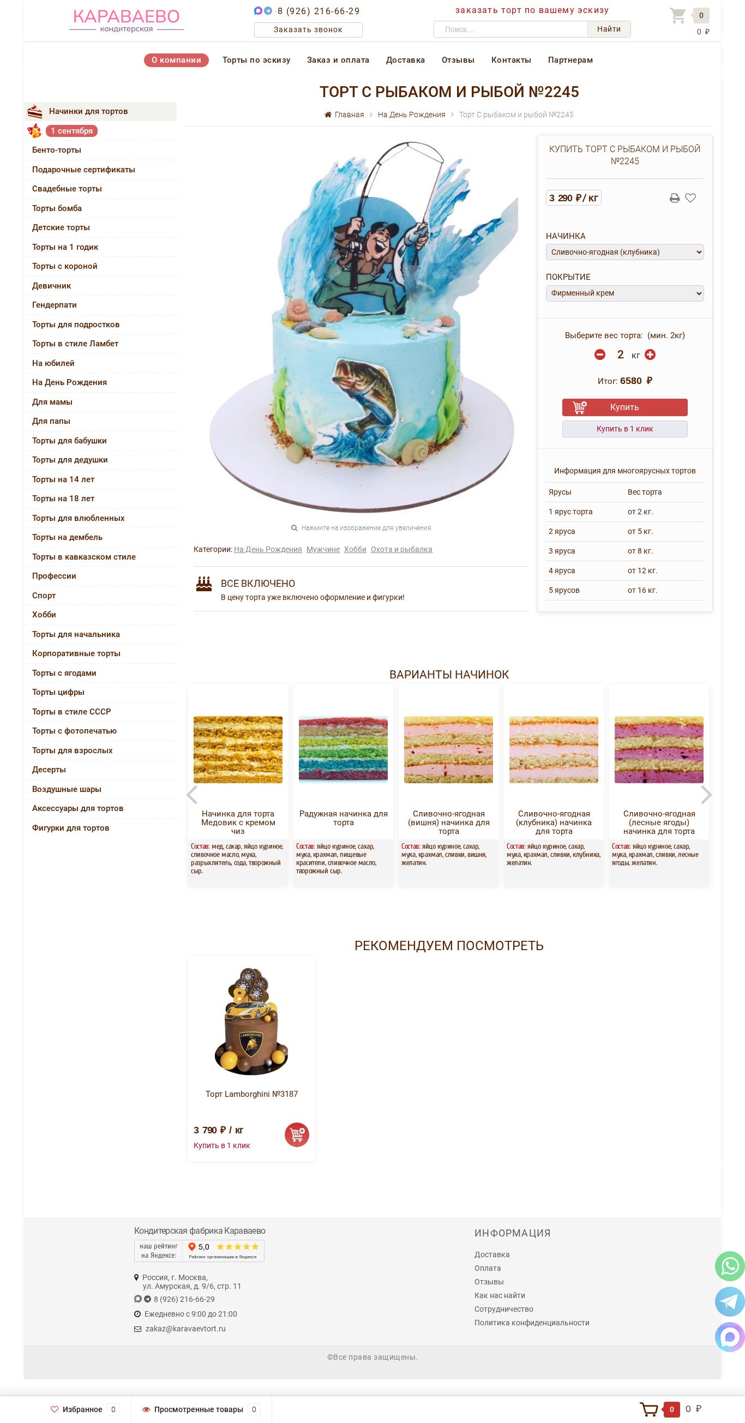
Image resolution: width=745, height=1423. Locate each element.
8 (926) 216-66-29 (319, 11)
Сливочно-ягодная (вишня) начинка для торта (449, 822)
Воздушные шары (66, 789)
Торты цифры (58, 692)
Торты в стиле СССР (71, 712)
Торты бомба (57, 208)
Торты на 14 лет (63, 479)
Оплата (487, 1268)
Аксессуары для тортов (78, 808)
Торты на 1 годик (65, 247)
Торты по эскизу (257, 60)
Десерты (49, 769)
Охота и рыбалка (401, 549)
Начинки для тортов (88, 111)
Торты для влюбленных (78, 518)
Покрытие (568, 277)
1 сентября (72, 131)
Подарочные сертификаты (83, 170)
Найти (609, 29)
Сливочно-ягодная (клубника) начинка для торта (554, 822)
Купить (624, 407)
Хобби (44, 615)
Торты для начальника (76, 634)
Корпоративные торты (76, 653)
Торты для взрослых (72, 750)
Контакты (511, 60)
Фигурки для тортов (71, 828)
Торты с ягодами (64, 673)
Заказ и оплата (338, 60)
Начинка (566, 236)
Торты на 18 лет (63, 498)
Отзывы (458, 60)
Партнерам (570, 60)
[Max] (730, 1336)
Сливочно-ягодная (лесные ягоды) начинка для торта (659, 822)
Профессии (54, 576)
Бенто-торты (56, 150)
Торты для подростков (76, 324)
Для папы (51, 421)
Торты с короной (65, 266)
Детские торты (61, 227)
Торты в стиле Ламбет (75, 344)
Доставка (405, 60)
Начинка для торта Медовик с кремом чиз (238, 822)
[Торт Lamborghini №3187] (251, 1021)
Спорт (44, 596)
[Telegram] (730, 1301)
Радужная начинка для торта (343, 818)
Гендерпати (54, 305)
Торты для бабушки (69, 441)
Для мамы (52, 402)
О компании (176, 60)
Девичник (51, 286)
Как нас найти (499, 1295)
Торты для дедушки (70, 460)
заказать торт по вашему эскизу (532, 10)
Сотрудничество (503, 1309)
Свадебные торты (67, 189)
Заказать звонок (308, 29)
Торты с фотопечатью (74, 731)
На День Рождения (69, 382)
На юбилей (53, 363)
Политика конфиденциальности (532, 1322)
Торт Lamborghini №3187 (252, 1094)
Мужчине (323, 549)
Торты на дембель (67, 537)
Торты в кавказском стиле (84, 557)
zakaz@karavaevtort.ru (186, 1328)
